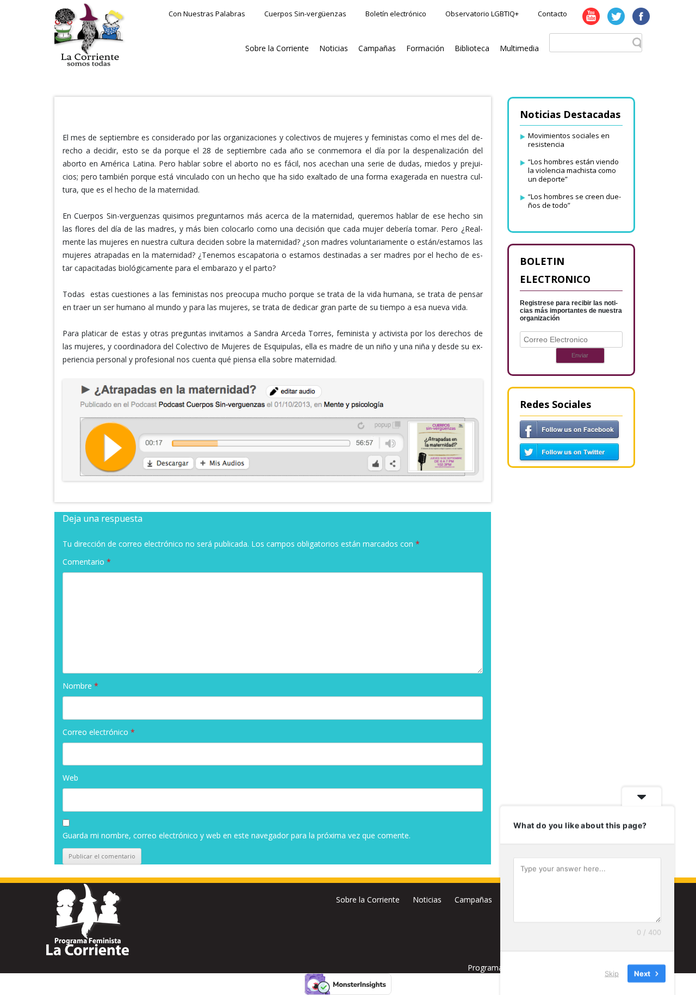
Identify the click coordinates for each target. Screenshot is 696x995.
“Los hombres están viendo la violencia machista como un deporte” (573, 170)
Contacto (552, 13)
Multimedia (519, 48)
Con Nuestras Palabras (207, 13)
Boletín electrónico (395, 13)
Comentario (87, 562)
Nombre (80, 686)
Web (70, 777)
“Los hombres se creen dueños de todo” (574, 200)
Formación (425, 48)
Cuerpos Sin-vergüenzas (305, 13)
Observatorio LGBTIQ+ (482, 13)
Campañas (377, 48)
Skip (612, 972)
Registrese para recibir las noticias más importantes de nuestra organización (571, 310)
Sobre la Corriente (277, 48)
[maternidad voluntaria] (273, 430)
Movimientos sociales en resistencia (569, 140)
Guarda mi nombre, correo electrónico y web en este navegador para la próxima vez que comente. (237, 835)
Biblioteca (472, 48)
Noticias (333, 48)
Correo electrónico (99, 732)
